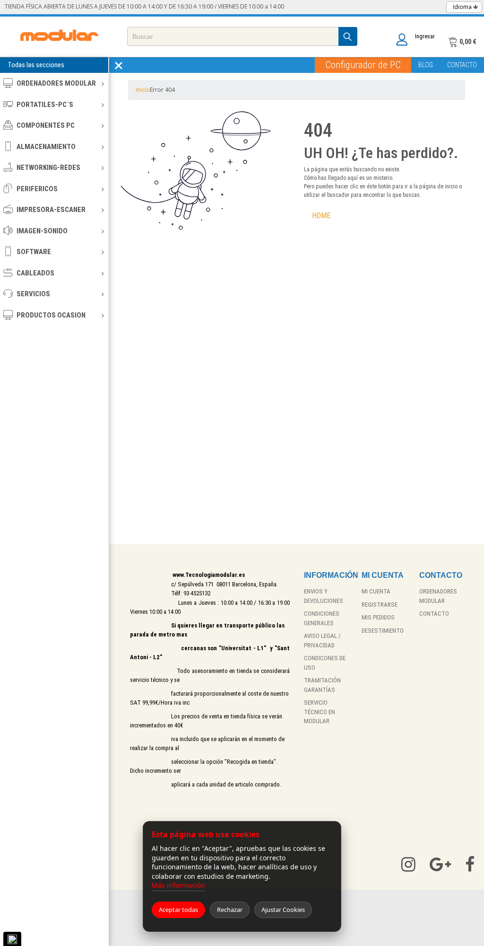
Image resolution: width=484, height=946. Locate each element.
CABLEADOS (35, 273)
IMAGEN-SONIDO (42, 231)
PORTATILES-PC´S (45, 104)
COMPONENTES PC (46, 125)
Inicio (143, 90)
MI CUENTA (376, 591)
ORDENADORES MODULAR (56, 83)
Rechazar (229, 909)
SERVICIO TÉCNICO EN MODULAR (319, 712)
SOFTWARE (34, 252)
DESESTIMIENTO (383, 630)
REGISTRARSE (380, 604)
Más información (178, 885)
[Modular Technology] (59, 37)
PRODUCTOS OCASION (51, 315)
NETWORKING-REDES (48, 167)
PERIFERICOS (37, 189)
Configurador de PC (363, 65)
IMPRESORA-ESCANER (51, 209)
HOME (321, 215)
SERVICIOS (33, 294)
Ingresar (425, 36)
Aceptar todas (178, 909)
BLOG (425, 65)
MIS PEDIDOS (378, 617)
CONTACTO (462, 65)
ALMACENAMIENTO (46, 146)
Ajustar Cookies (283, 909)
